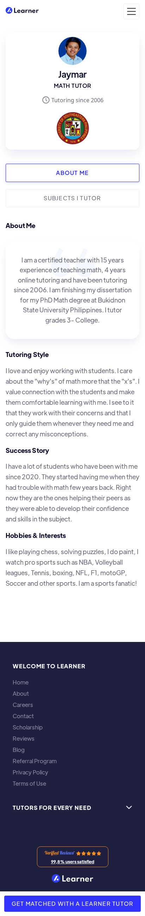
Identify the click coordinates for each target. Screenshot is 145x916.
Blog (19, 749)
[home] (22, 11)
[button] (131, 11)
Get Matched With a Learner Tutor (73, 903)
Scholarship (28, 727)
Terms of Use (29, 783)
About (21, 693)
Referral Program (35, 761)
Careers (23, 704)
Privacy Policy (30, 772)
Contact (23, 716)
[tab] (72, 173)
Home (21, 682)
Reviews (23, 738)
